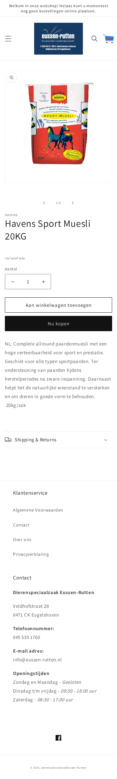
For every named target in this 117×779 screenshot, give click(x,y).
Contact (21, 525)
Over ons (22, 539)
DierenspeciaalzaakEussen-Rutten (64, 767)
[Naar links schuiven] (44, 203)
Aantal (11, 269)
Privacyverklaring (31, 554)
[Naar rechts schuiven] (73, 203)
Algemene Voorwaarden (38, 510)
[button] (8, 39)
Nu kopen (59, 323)
